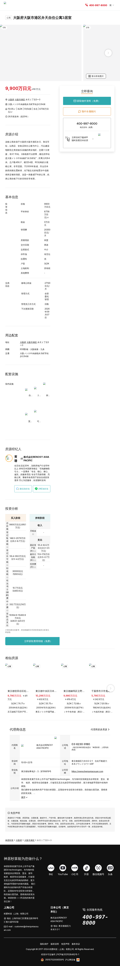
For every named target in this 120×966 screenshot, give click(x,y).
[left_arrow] (11, 52)
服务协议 (76, 944)
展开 (23, 797)
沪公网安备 (70, 959)
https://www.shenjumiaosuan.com (87, 771)
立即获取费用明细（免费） (38, 641)
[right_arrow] (108, 52)
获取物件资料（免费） (88, 100)
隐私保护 (44, 944)
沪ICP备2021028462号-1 (67, 954)
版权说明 (55, 944)
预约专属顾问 (89, 111)
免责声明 (65, 944)
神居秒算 (9, 840)
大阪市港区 (20, 99)
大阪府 (11, 99)
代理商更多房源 (99, 729)
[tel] (86, 5)
